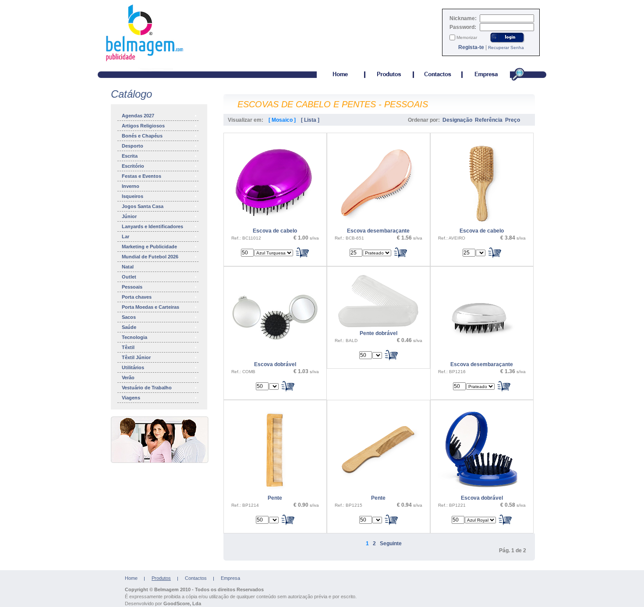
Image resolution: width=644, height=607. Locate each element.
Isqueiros (132, 196)
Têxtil (128, 347)
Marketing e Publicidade (149, 246)
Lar (125, 236)
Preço (512, 120)
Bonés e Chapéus (142, 135)
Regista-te (471, 47)
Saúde (129, 327)
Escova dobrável (275, 364)
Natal (128, 266)
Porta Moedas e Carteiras (150, 307)
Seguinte (391, 543)
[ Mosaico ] (282, 120)
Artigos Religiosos (143, 125)
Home (131, 578)
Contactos (196, 578)
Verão (128, 377)
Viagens (131, 397)
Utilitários (133, 367)
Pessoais (132, 286)
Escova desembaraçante (378, 231)
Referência (488, 120)
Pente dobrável (378, 333)
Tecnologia (134, 337)
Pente (275, 498)
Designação (457, 120)
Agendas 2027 (138, 115)
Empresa (230, 578)
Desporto (132, 145)
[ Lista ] (310, 120)
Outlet (129, 276)
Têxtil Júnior (136, 357)
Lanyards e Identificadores (152, 226)
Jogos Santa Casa (142, 206)
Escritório (133, 166)
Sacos (129, 317)
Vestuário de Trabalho (147, 387)
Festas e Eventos (141, 176)
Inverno (130, 186)
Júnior (129, 216)
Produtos (161, 578)
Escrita (130, 156)
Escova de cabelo (275, 231)
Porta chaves (137, 297)
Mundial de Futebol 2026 (150, 256)
